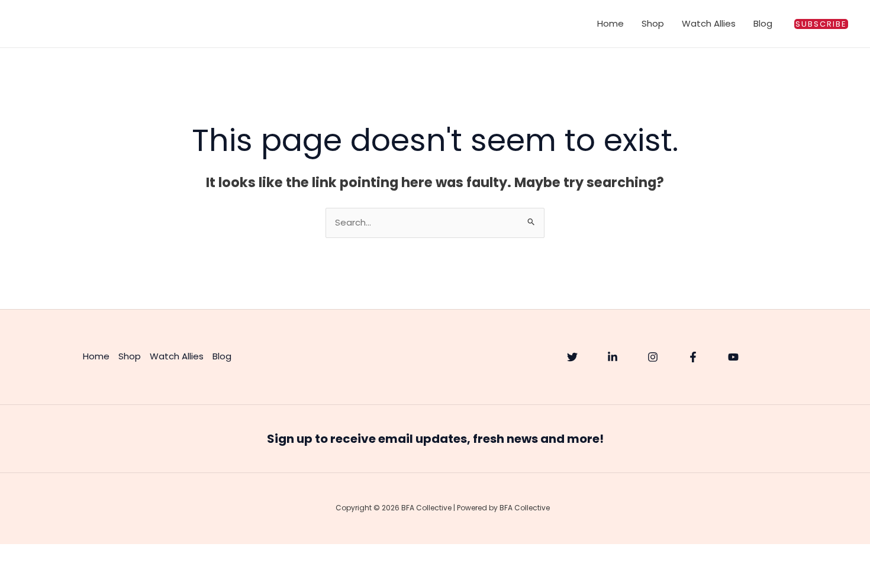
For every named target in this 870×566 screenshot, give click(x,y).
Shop (653, 23)
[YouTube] (733, 357)
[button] (821, 24)
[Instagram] (652, 357)
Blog (762, 23)
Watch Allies (709, 23)
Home (610, 23)
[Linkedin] (612, 357)
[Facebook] (693, 357)
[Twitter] (572, 357)
